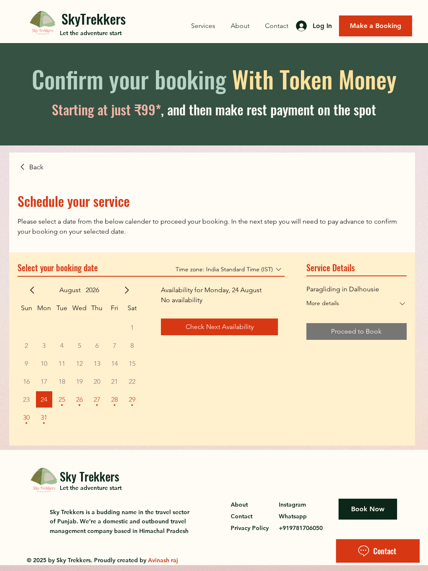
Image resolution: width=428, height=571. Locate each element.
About (239, 504)
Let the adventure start (91, 33)
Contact (241, 516)
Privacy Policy (250, 528)
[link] (30, 167)
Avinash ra (162, 560)
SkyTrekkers (93, 18)
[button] (203, 25)
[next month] (127, 290)
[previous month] (32, 290)
